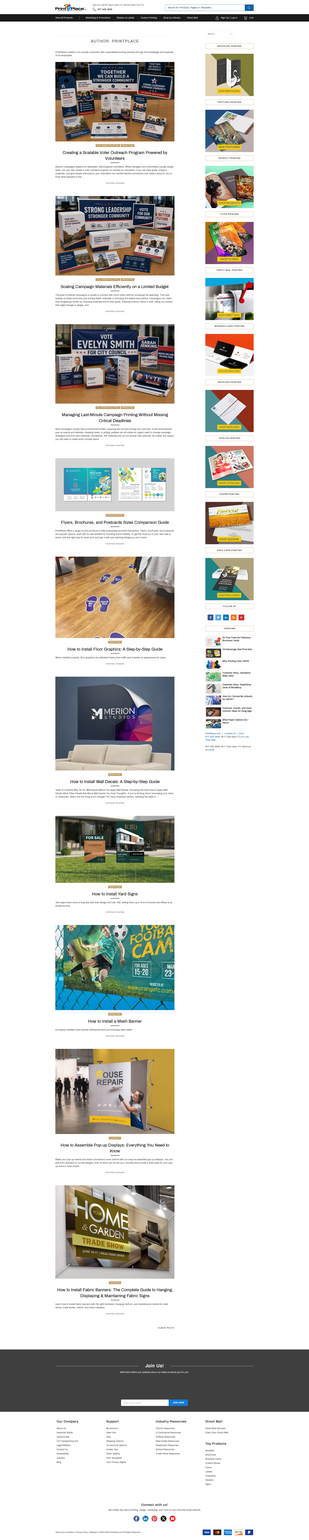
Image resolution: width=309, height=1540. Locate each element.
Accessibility (63, 1453)
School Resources (165, 1449)
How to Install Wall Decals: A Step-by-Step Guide (115, 781)
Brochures (210, 1455)
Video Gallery (113, 1453)
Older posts (166, 1328)
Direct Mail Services (215, 1428)
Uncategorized (115, 515)
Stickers (209, 1480)
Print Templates (114, 1458)
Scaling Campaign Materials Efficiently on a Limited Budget (115, 286)
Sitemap (93, 1532)
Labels (208, 1471)
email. (212, 750)
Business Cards (213, 1459)
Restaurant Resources (167, 1445)
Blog (59, 1462)
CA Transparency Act (67, 1441)
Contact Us (230, 733)
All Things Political (108, 145)
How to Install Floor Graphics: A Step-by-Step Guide (114, 649)
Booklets (209, 1450)
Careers (61, 1458)
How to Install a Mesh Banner (115, 1021)
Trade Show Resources (168, 1453)
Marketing (127, 145)
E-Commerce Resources (168, 1432)
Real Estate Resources (167, 1441)
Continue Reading (115, 183)
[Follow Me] (218, 617)
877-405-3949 (212, 737)
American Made (65, 1432)
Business (115, 1138)
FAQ (241, 733)
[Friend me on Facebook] (210, 617)
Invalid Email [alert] (127, 1407)
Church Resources (165, 1428)
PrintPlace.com (213, 733)
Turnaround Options (116, 1445)
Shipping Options (115, 1441)
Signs (208, 1484)
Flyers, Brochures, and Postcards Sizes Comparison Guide (115, 522)
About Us (61, 1428)
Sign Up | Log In (229, 18)
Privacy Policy (82, 1532)
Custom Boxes (212, 1463)
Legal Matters (64, 1445)
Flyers (208, 1467)
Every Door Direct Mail (216, 1432)
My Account (112, 1428)
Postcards (210, 1476)
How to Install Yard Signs (115, 894)
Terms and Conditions (65, 1532)
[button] (252, 8)
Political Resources (165, 1437)
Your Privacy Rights (116, 1462)
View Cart (111, 1432)
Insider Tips (112, 1449)
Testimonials (63, 1437)
